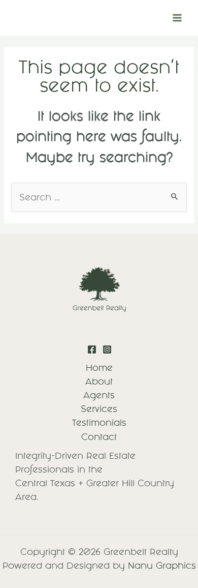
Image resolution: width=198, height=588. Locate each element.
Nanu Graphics (162, 566)
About (99, 381)
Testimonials (99, 423)
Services (99, 409)
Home (99, 368)
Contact (99, 437)
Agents (99, 395)
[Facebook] (91, 349)
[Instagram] (107, 349)
